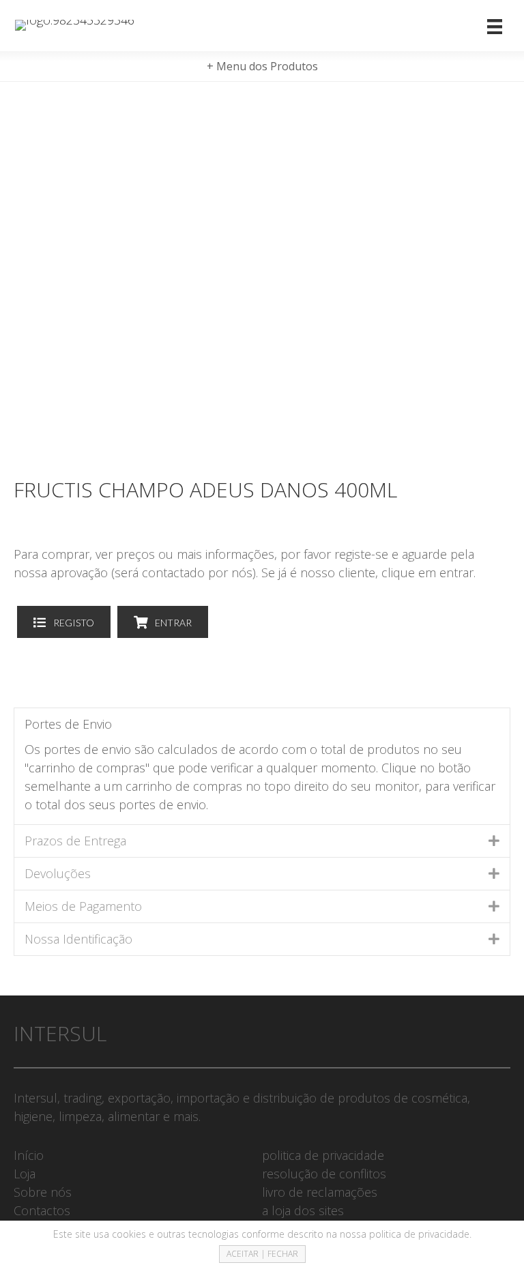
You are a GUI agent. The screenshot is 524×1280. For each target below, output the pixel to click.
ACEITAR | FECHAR (262, 1254)
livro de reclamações (319, 1192)
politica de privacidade (323, 1155)
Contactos (42, 1210)
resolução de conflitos (324, 1173)
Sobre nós (43, 1192)
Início (29, 1155)
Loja (24, 1173)
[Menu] (494, 25)
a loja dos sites (303, 1210)
